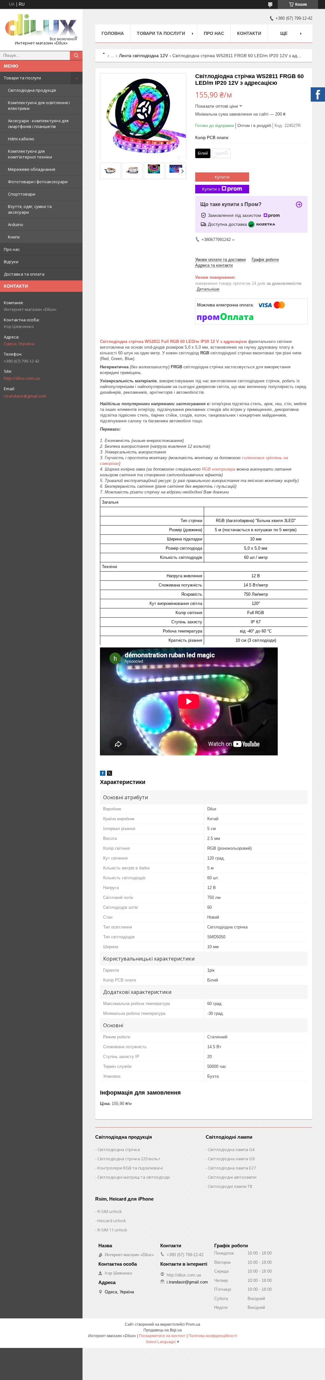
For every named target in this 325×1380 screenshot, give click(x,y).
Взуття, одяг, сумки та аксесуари (30, 209)
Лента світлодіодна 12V (143, 55)
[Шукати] (76, 55)
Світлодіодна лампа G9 (231, 1159)
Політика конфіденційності (213, 1336)
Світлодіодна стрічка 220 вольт (129, 1159)
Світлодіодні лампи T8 (230, 1186)
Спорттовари (21, 194)
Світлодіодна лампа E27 (232, 1168)
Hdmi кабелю (21, 139)
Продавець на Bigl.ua (162, 1330)
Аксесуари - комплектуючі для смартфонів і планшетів (38, 123)
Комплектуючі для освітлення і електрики (39, 105)
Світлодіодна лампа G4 (231, 1149)
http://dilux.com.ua (22, 378)
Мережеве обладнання (31, 169)
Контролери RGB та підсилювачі (130, 1168)
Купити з (211, 189)
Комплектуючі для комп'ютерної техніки (30, 154)
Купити (222, 177)
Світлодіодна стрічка (118, 1149)
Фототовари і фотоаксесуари (38, 181)
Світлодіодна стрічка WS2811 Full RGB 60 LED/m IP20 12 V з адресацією (173, 341)
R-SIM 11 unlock (112, 1230)
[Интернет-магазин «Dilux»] (41, 27)
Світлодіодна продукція (32, 90)
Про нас (12, 249)
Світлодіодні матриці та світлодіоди (133, 1177)
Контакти (249, 33)
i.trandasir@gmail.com (25, 396)
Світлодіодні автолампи (232, 1177)
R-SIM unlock (109, 1211)
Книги (14, 237)
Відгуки (11, 262)
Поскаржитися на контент (162, 1336)
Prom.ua (193, 1324)
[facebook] (102, 774)
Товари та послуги (22, 78)
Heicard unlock (111, 1220)
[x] (109, 774)
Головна (113, 33)
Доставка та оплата (24, 274)
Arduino (15, 224)
